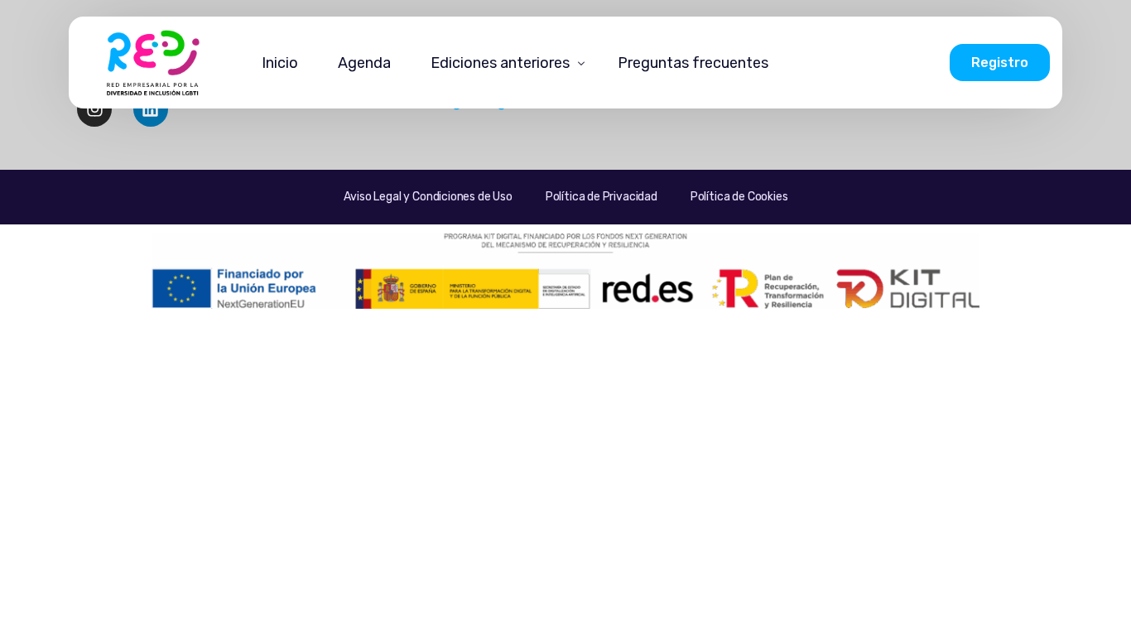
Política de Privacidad (601, 197)
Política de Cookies (739, 197)
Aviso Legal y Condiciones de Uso (428, 197)
